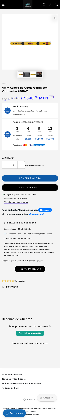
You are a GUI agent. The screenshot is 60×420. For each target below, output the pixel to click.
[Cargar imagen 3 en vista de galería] (33, 74)
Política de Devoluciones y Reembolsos (21, 383)
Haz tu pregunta (30, 269)
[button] (44, 4)
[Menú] (3, 4)
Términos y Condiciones (14, 379)
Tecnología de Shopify (30, 414)
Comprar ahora (30, 178)
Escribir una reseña (30, 333)
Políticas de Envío (11, 388)
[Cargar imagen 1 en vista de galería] (20, 74)
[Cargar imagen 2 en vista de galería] (27, 74)
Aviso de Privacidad (12, 374)
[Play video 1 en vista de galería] (39, 74)
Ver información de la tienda (16, 202)
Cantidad (8, 158)
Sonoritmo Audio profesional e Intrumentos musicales (31, 408)
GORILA (5, 84)
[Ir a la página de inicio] (27, 4)
